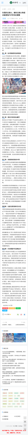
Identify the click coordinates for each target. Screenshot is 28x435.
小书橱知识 (5, 416)
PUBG (18, 404)
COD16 (16, 406)
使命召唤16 (10, 406)
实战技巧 (10, 398)
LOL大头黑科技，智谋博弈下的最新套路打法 (13, 379)
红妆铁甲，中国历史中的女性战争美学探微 (13, 324)
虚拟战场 (16, 393)
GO (20, 406)
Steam (4, 406)
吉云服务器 (5, 419)
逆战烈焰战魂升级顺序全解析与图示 (11, 365)
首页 (5, 9)
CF (15, 395)
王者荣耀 (16, 398)
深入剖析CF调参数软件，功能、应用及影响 (13, 363)
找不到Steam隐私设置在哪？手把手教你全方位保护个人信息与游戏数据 (14, 360)
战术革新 (22, 393)
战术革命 (5, 395)
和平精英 (22, 401)
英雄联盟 (5, 401)
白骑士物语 (5, 308)
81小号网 (15, 426)
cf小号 (9, 9)
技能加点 (22, 398)
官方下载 (10, 393)
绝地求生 (5, 404)
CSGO (13, 404)
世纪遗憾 (5, 310)
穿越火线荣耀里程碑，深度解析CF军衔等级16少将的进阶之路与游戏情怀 (13, 372)
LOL (9, 404)
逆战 (23, 404)
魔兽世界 (10, 401)
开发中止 (18, 308)
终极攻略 (16, 401)
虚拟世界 (10, 395)
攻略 (18, 395)
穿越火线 (5, 393)
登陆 (25, 2)
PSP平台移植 (11, 308)
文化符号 (5, 398)
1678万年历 (17, 416)
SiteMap (20, 426)
